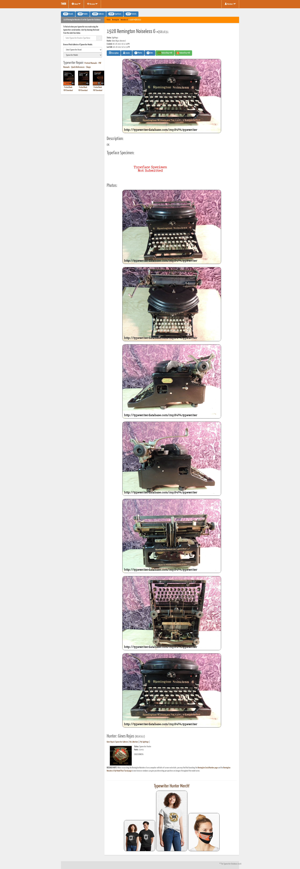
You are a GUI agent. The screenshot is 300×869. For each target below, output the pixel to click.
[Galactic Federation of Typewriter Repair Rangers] (171, 821)
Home (108, 20)
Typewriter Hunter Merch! (171, 786)
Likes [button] (150, 53)
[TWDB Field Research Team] (204, 832)
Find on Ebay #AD (166, 53)
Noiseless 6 (124, 20)
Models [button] (83, 14)
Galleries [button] (98, 14)
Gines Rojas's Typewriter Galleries (117, 742)
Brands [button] (68, 14)
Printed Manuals (91, 63)
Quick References (78, 67)
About (76, 4)
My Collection (134, 742)
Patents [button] (131, 14)
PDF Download (68, 90)
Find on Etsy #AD (184, 53)
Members (230, 4)
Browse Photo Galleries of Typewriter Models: (78, 45)
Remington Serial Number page (208, 768)
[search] (82, 49)
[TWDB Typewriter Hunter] (139, 835)
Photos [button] (138, 53)
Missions (92, 4)
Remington (115, 20)
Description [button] (115, 53)
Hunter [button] (127, 53)
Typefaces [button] (115, 14)
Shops (88, 67)
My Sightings (144, 742)
